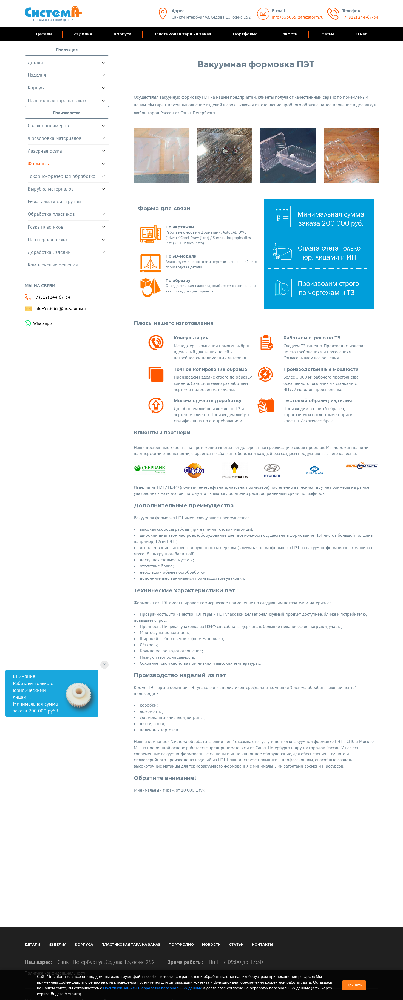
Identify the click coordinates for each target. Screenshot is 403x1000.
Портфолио (245, 34)
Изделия (82, 34)
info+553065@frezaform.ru (297, 17)
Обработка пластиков (51, 214)
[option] (161, 155)
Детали (44, 34)
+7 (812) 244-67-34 (360, 17)
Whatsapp (42, 323)
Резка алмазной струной (54, 201)
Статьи (326, 34)
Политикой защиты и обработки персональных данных (152, 988)
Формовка (39, 163)
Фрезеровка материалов (54, 138)
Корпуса (123, 34)
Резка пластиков (45, 227)
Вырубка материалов (51, 189)
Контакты (262, 944)
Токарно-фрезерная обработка (61, 176)
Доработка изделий (49, 252)
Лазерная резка (45, 151)
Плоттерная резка (47, 239)
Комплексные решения (53, 265)
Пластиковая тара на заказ (182, 34)
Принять (354, 985)
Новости (288, 34)
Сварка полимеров (48, 125)
